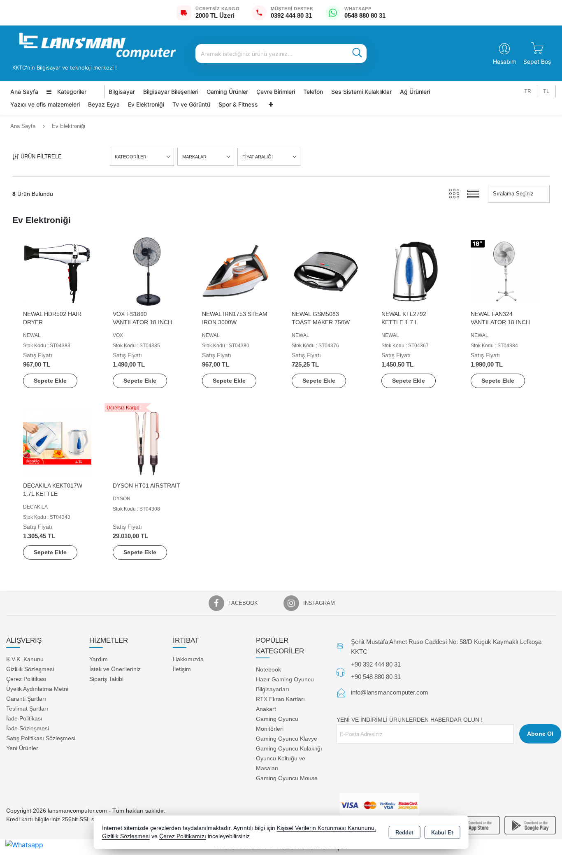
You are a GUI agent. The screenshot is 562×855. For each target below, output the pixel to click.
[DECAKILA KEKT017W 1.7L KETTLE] (57, 442)
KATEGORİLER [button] (130, 156)
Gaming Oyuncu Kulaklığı (289, 748)
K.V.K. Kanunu (25, 658)
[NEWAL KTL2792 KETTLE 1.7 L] (415, 270)
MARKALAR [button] (194, 156)
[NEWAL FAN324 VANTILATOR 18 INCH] (505, 270)
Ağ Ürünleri (415, 91)
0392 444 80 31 (291, 15)
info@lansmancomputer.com (389, 692)
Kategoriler (71, 91)
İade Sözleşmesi (27, 728)
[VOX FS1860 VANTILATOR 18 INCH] (147, 270)
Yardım (98, 658)
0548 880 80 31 (365, 15)
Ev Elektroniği (146, 104)
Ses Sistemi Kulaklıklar (361, 91)
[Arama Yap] (357, 53)
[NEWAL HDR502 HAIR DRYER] (57, 270)
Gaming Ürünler (227, 91)
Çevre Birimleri (275, 91)
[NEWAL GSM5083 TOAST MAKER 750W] (326, 270)
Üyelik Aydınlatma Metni (37, 688)
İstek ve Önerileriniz (115, 668)
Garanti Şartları (26, 698)
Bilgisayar (122, 91)
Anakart (266, 709)
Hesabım (504, 61)
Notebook (268, 669)
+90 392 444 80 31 (376, 664)
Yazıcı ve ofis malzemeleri (45, 104)
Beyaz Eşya (104, 104)
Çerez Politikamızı (182, 836)
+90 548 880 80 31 (376, 676)
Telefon (313, 91)
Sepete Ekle (50, 380)
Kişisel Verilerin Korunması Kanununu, (326, 828)
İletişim (182, 668)
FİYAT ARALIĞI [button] (257, 156)
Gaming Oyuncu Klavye (286, 738)
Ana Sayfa (24, 91)
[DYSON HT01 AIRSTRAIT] (147, 442)
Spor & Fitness (238, 104)
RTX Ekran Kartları (280, 699)
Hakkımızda (188, 658)
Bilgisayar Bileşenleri (170, 91)
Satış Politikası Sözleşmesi (40, 737)
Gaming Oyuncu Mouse (287, 778)
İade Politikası (24, 718)
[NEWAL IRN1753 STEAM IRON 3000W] (236, 270)
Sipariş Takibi (106, 678)
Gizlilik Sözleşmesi (30, 668)
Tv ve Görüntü (191, 104)
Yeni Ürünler (22, 747)
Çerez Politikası (26, 678)
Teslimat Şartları (27, 708)
